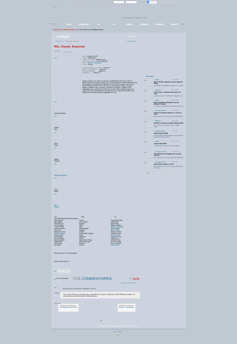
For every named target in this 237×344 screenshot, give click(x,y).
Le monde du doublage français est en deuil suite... (168, 86)
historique (66, 270)
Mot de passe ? (173, 2)
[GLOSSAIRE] (63, 36)
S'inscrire (163, 2)
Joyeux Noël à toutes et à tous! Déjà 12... (167, 146)
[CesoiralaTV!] (161, 110)
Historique (97, 63)
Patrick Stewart (59, 233)
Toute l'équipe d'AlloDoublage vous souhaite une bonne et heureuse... (168, 136)
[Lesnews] (150, 76)
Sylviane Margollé (60, 175)
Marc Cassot (115, 230)
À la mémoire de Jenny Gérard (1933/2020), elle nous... (168, 117)
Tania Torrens (116, 235)
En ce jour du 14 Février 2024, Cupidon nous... (167, 126)
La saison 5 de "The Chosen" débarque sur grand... (168, 96)
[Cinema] (158, 90)
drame (60, 270)
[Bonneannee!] (160, 131)
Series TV (59, 41)
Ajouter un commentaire (128, 283)
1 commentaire (131, 41)
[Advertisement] (163, 57)
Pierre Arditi (115, 245)
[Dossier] (158, 120)
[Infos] (157, 79)
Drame (90, 63)
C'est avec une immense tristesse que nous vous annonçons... (168, 106)
